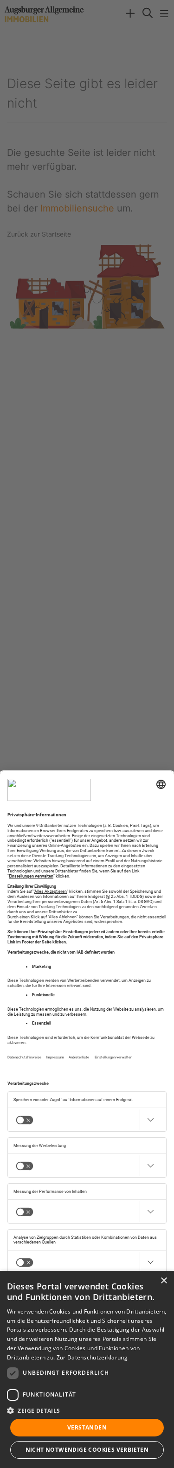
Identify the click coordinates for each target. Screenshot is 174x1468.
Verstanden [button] (87, 1427)
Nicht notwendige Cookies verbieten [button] (87, 1450)
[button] (87, 1410)
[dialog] (87, 1369)
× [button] (163, 1280)
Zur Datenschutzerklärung (92, 1357)
